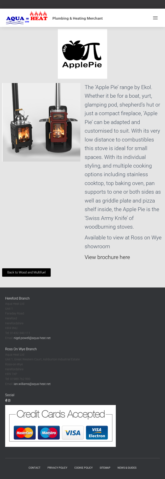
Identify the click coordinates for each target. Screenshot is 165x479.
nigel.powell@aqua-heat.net (32, 338)
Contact (34, 467)
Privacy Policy (57, 467)
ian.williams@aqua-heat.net (32, 384)
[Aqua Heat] (55, 18)
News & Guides (127, 467)
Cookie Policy (83, 467)
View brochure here (107, 257)
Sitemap (105, 467)
